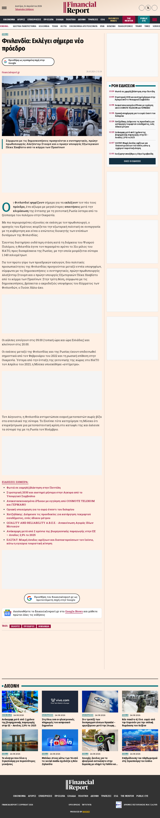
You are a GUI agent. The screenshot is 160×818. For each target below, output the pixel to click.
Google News (74, 611)
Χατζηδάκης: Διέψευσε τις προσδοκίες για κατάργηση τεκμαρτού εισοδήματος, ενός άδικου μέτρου (49, 516)
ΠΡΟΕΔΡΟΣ (29, 626)
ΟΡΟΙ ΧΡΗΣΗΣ (74, 805)
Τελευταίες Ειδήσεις (24, 9)
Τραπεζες (93, 19)
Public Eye (144, 19)
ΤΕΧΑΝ (55, 26)
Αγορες (21, 19)
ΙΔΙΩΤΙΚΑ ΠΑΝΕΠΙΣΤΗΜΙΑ (24, 26)
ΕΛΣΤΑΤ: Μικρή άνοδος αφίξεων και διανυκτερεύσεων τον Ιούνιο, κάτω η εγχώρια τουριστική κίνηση (50, 541)
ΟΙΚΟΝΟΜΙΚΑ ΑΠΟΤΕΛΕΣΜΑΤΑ (83, 26)
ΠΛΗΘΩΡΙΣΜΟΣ (125, 26)
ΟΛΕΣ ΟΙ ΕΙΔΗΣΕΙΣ (132, 161)
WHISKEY (86, 812)
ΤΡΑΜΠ (138, 26)
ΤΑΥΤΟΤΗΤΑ (86, 805)
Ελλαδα (59, 19)
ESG (103, 19)
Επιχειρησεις (34, 19)
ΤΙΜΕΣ (147, 26)
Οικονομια (9, 19)
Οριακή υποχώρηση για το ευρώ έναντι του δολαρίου (40, 509)
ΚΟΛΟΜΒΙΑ (44, 26)
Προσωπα (48, 19)
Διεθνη (81, 19)
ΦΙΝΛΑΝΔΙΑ (43, 626)
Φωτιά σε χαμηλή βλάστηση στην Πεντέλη (34, 487)
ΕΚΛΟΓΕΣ (15, 626)
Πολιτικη (70, 19)
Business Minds (113, 19)
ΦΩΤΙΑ (63, 26)
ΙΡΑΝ (102, 26)
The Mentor (129, 19)
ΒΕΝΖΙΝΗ (111, 26)
